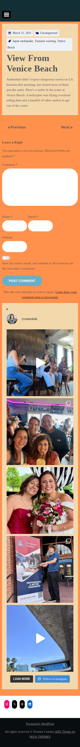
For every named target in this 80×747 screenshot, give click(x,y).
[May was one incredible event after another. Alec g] (40, 569)
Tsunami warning (45, 41)
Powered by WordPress (40, 723)
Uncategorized (48, 33)
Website (7, 237)
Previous (18, 127)
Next (65, 127)
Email (33, 216)
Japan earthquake (23, 41)
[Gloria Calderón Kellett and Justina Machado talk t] (40, 362)
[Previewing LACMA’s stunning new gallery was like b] (40, 638)
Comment (10, 164)
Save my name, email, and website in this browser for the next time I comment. (37, 265)
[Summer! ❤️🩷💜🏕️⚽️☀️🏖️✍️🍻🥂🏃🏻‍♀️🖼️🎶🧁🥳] (40, 431)
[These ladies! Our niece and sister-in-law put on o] (40, 500)
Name (7, 216)
